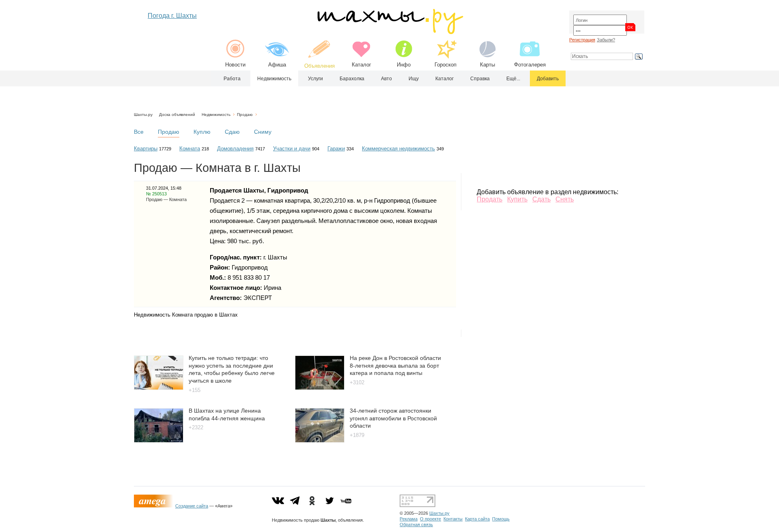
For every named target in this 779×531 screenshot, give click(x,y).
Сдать (541, 199)
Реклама (408, 518)
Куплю (202, 131)
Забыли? (606, 39)
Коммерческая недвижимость (398, 149)
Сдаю (232, 131)
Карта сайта (477, 518)
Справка (480, 78)
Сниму (262, 131)
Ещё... (513, 78)
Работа (232, 78)
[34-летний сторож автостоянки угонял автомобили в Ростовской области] (319, 440)
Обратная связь (416, 524)
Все (139, 131)
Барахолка (352, 78)
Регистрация (582, 39)
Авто (386, 78)
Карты (487, 65)
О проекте (430, 518)
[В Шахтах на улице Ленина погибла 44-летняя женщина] (158, 440)
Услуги (315, 78)
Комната (189, 149)
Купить (517, 199)
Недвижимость (274, 78)
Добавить (548, 78)
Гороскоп (445, 65)
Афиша (277, 65)
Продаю (245, 114)
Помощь (501, 518)
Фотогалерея (530, 65)
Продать (489, 199)
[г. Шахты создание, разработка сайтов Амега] (154, 505)
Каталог (361, 65)
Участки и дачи (291, 149)
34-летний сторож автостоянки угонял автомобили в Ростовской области (393, 418)
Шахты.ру (143, 114)
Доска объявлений (177, 114)
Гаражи (336, 149)
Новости (235, 65)
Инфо (404, 65)
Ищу (414, 78)
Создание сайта (191, 505)
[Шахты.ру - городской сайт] (390, 32)
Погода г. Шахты (172, 15)
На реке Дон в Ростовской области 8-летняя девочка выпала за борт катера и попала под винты (395, 365)
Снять (564, 199)
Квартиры (145, 149)
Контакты (453, 518)
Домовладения (235, 149)
